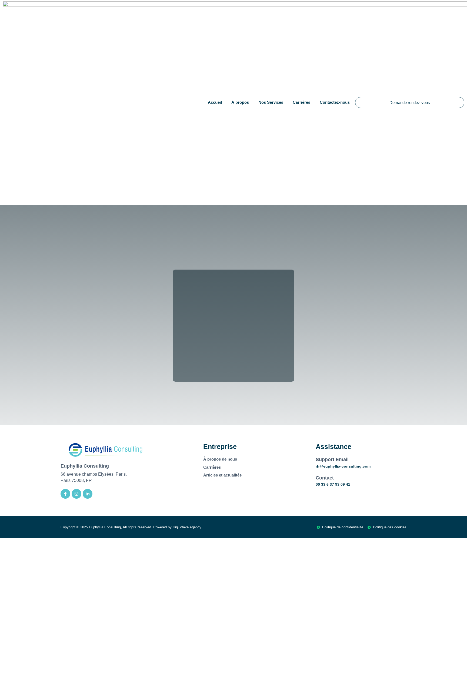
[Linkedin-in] (87, 494)
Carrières (301, 102)
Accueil (215, 102)
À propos (240, 102)
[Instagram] (76, 494)
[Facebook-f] (65, 494)
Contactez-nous (335, 102)
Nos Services (270, 102)
